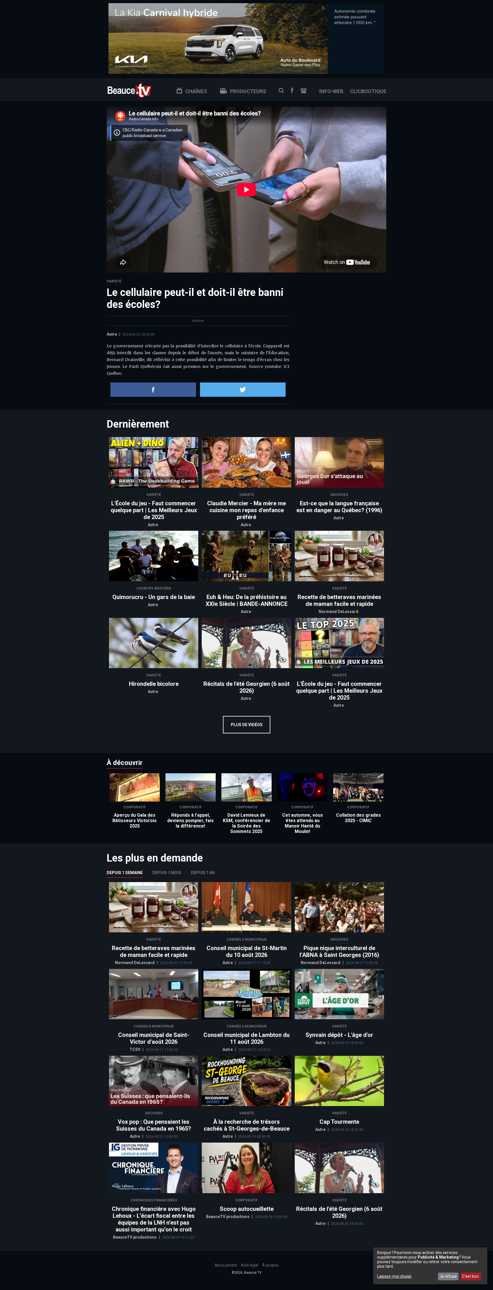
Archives (339, 495)
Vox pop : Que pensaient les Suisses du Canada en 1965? (153, 1125)
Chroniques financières (153, 1200)
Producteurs (248, 91)
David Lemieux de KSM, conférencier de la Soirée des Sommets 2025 (246, 823)
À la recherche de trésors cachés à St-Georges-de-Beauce (247, 1125)
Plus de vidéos (246, 724)
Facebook (292, 90)
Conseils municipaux (247, 940)
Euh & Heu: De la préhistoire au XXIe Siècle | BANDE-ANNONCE (247, 600)
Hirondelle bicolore (154, 683)
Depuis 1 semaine (125, 872)
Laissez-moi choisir (394, 1276)
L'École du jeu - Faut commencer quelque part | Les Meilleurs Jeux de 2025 (154, 510)
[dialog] (430, 1265)
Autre (112, 334)
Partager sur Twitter (243, 389)
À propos (270, 1265)
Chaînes (196, 91)
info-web (331, 91)
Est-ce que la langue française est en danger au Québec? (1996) (339, 507)
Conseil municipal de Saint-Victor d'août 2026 (153, 1038)
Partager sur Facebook (153, 389)
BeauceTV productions (135, 1237)
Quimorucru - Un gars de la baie (153, 597)
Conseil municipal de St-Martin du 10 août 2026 (247, 951)
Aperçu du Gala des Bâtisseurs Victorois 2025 (134, 820)
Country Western (154, 588)
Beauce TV (129, 89)
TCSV (135, 1049)
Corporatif (135, 807)
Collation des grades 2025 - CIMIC (358, 817)
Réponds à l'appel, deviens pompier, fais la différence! (190, 820)
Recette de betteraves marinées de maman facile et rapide (339, 600)
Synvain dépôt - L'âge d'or (339, 1034)
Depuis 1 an (203, 872)
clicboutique (368, 91)
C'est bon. (471, 1276)
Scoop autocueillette (247, 1208)
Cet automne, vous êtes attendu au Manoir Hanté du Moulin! (302, 823)
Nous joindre (303, 90)
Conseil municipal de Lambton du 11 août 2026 (246, 1038)
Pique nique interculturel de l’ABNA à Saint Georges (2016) (339, 951)
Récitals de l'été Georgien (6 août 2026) (246, 687)
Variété (114, 281)
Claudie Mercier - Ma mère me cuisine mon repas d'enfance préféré (246, 510)
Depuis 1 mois (166, 872)
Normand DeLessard (338, 611)
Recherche (281, 90)
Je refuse (448, 1276)
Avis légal (249, 1265)
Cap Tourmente (339, 1121)
